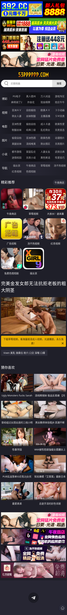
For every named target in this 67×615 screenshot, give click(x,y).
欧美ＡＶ (45, 110)
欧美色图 (45, 137)
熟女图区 (45, 143)
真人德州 (31, 96)
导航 (4, 168)
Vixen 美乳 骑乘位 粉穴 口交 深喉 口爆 (24, 352)
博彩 (4, 99)
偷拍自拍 (31, 124)
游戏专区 (60, 96)
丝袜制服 (31, 116)
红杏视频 (16, 171)
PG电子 (17, 96)
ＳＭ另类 (60, 116)
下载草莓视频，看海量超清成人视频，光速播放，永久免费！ (33, 341)
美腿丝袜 (16, 143)
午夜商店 (31, 165)
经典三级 (31, 129)
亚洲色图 (31, 137)
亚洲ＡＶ (16, 110)
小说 (4, 154)
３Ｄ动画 (60, 110)
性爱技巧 (60, 157)
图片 (4, 140)
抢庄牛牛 (60, 102)
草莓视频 (45, 165)
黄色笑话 (45, 157)
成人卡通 (45, 124)
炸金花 (31, 102)
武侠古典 (60, 151)
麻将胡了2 (16, 102)
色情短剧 (31, 171)
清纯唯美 (31, 143)
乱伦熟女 (45, 129)
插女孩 (16, 165)
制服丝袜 (16, 129)
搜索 (59, 83)
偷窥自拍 (16, 137)
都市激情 (16, 151)
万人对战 (45, 96)
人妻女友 (45, 151)
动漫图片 (60, 137)
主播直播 (45, 116)
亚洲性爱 (16, 124)
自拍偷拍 (31, 110)
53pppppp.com (33, 74)
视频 (4, 113)
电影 (4, 126)
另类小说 (31, 157)
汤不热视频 (60, 165)
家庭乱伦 (31, 151)
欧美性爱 (60, 124)
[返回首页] (62, 608)
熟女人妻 (16, 116)
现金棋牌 (45, 102)
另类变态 (60, 129)
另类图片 (60, 143)
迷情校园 (16, 157)
